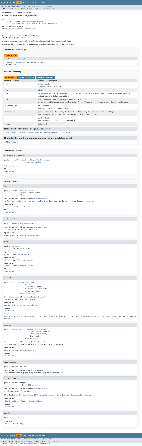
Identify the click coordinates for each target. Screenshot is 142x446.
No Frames (35, 6)
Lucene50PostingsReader (14, 62)
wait (63, 133)
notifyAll (55, 133)
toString (41, 124)
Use (24, 2)
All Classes (47, 6)
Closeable (6, 29)
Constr (22, 9)
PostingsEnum (10, 112)
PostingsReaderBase (17, 37)
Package (12, 2)
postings (41, 112)
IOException (36, 162)
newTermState (43, 106)
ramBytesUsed (43, 118)
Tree (29, 2)
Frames (27, 6)
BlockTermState (97, 93)
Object (47, 129)
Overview (4, 2)
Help (44, 2)
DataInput (64, 93)
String (7, 124)
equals (13, 133)
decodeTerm (42, 93)
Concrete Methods (45, 77)
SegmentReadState (32, 62)
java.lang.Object (8, 19)
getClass (30, 133)
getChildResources (11, 142)
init (40, 99)
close (40, 90)
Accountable (30, 29)
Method (29, 9)
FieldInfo (77, 93)
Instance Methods (26, 77)
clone (6, 133)
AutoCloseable (18, 29)
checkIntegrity (44, 84)
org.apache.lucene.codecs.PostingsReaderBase (24, 21)
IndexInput (47, 99)
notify (47, 133)
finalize (21, 133)
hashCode (38, 133)
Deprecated (36, 2)
